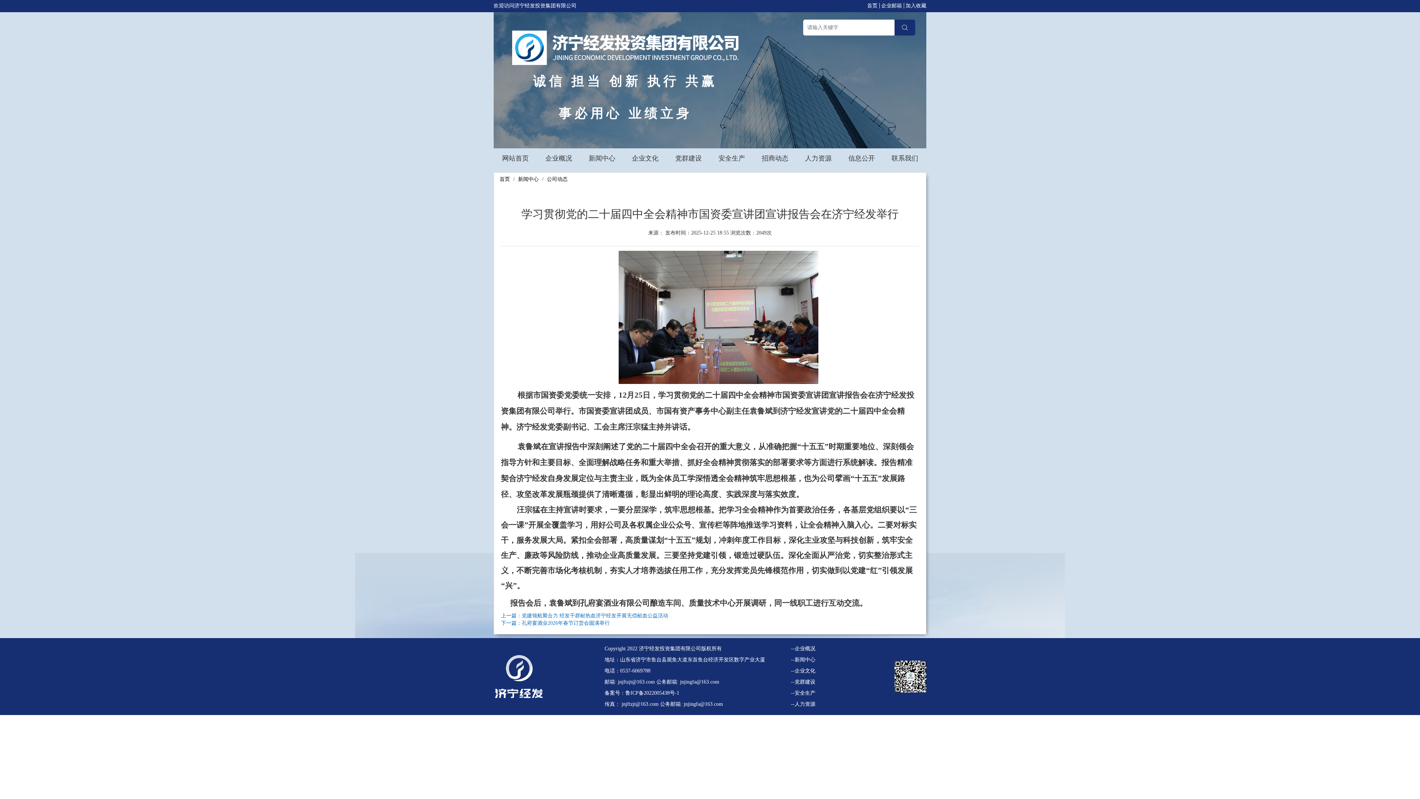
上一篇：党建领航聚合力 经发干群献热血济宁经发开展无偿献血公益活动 (584, 615)
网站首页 (515, 158)
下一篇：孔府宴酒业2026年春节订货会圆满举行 (555, 623)
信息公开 (861, 158)
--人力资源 (803, 704)
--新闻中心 (803, 660)
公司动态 (557, 179)
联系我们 (905, 158)
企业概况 (558, 158)
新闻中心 (602, 158)
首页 (872, 6)
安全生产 (732, 158)
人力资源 (818, 158)
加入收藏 (916, 6)
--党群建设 (803, 682)
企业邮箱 (891, 6)
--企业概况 (803, 648)
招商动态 (775, 158)
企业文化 (645, 158)
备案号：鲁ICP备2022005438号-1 (642, 693)
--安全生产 (803, 693)
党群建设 (688, 158)
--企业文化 (803, 671)
